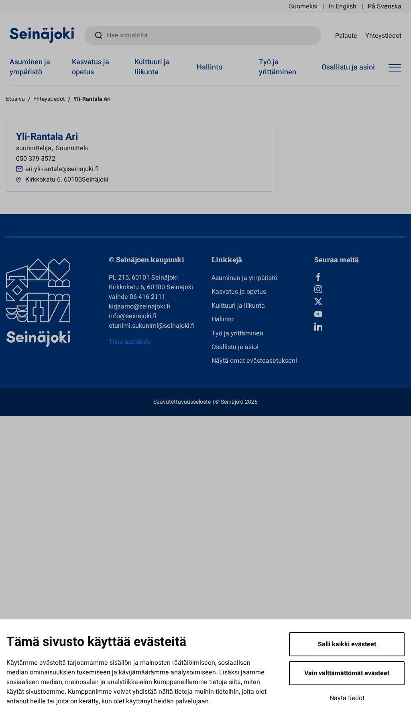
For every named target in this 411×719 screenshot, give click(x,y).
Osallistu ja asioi (348, 67)
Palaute (346, 35)
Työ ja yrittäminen (277, 67)
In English (342, 6)
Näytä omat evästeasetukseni (254, 361)
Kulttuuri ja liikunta (152, 67)
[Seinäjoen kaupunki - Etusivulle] (42, 35)
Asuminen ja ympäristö (30, 67)
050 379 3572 (35, 158)
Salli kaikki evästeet (347, 644)
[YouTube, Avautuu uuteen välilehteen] (359, 314)
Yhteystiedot (383, 35)
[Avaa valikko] (395, 68)
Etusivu (15, 99)
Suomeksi (303, 6)
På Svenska (384, 6)
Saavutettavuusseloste (182, 402)
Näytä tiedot (347, 698)
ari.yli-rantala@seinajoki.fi (62, 169)
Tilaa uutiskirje (130, 342)
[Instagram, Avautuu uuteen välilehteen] (359, 289)
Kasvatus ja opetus (90, 67)
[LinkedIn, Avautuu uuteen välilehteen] (359, 327)
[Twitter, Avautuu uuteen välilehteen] (359, 302)
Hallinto (209, 67)
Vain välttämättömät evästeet (346, 673)
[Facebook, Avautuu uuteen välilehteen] (359, 277)
